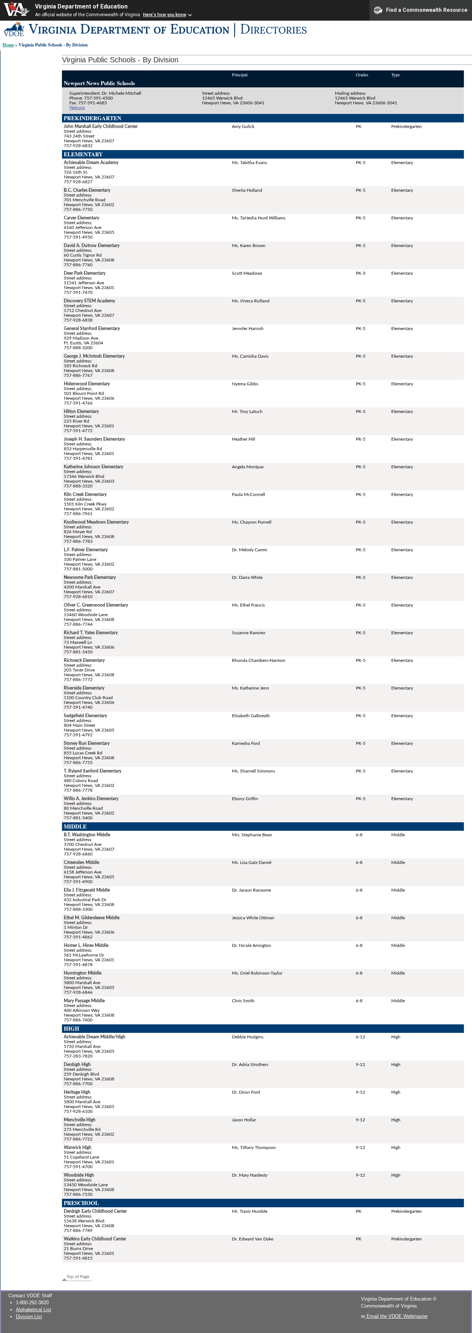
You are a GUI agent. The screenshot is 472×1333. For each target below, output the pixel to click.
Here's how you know (164, 14)
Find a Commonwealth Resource (427, 10)
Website (77, 107)
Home (8, 44)
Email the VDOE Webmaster (396, 1316)
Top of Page (77, 1276)
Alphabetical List (33, 1309)
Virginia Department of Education (81, 6)
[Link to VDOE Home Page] (189, 37)
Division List (29, 1316)
